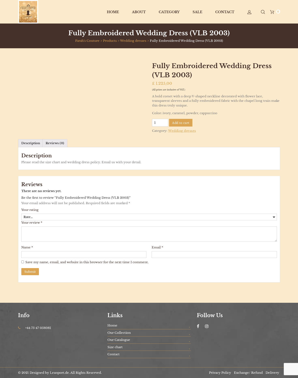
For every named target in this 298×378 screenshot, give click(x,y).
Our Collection (119, 333)
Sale (197, 12)
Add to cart (180, 123)
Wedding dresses (182, 131)
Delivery (272, 373)
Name (27, 247)
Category (169, 12)
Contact (224, 12)
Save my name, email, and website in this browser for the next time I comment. (87, 262)
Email (157, 247)
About (139, 12)
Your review (31, 222)
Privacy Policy (220, 373)
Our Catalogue (118, 340)
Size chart (115, 347)
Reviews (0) (55, 143)
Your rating (30, 210)
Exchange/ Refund (248, 373)
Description (30, 143)
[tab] (31, 143)
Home (113, 12)
